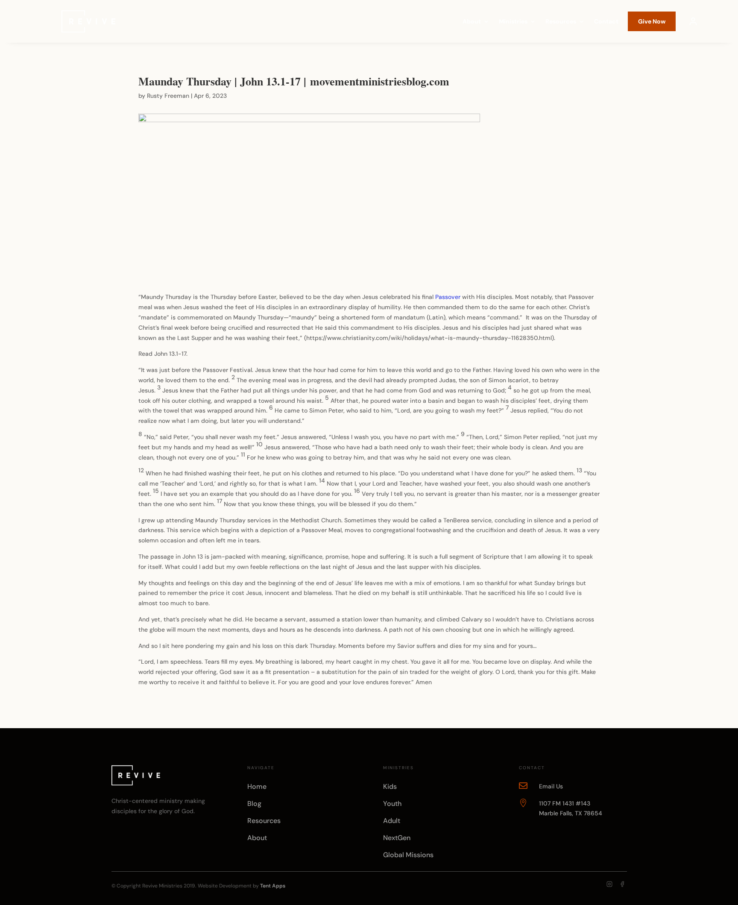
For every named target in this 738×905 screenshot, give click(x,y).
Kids (390, 786)
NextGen (396, 837)
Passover (447, 297)
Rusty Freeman (168, 96)
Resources (560, 21)
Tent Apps (272, 885)
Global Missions (408, 854)
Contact (606, 21)
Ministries (513, 21)
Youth (392, 803)
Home (256, 786)
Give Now (651, 21)
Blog (254, 803)
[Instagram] (609, 884)
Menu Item (693, 21)
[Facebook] (622, 884)
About (472, 21)
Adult (391, 820)
